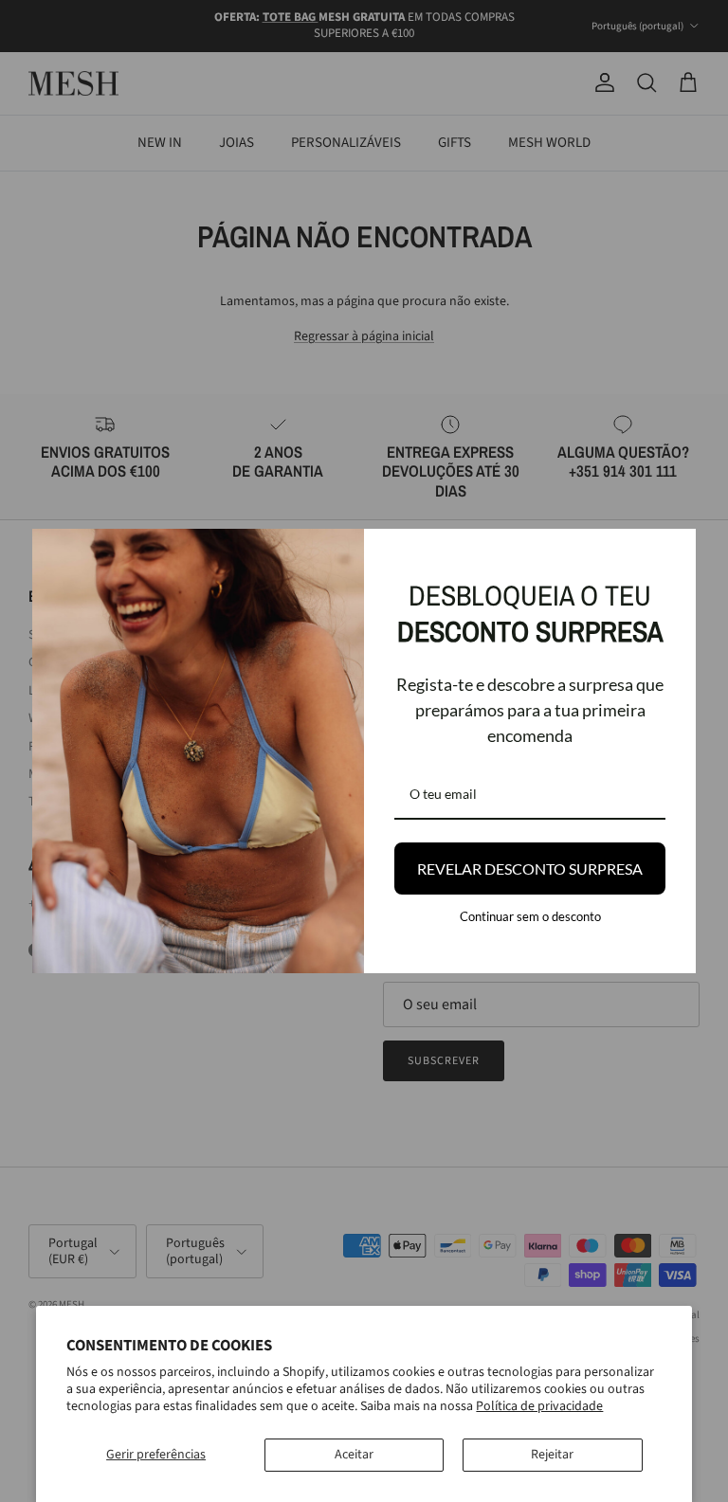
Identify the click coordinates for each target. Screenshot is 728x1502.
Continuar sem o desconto (530, 916)
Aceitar (354, 1454)
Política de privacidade (539, 1406)
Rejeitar (552, 1454)
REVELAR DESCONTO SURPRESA (530, 869)
